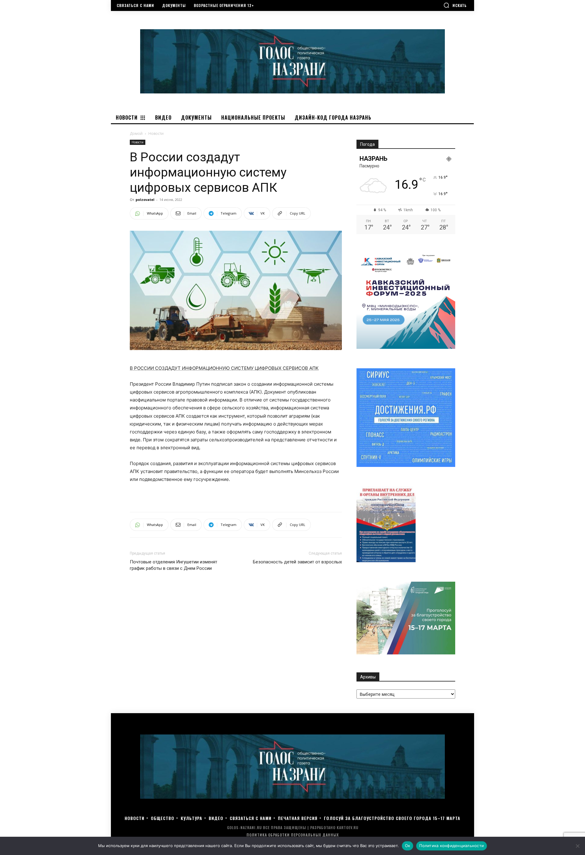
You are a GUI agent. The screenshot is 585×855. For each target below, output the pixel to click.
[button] (455, 5)
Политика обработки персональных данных (292, 834)
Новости (138, 142)
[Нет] (577, 846)
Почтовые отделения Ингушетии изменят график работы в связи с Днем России (173, 565)
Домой (136, 133)
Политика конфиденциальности (451, 845)
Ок (407, 845)
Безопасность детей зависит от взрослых (297, 562)
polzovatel (145, 199)
